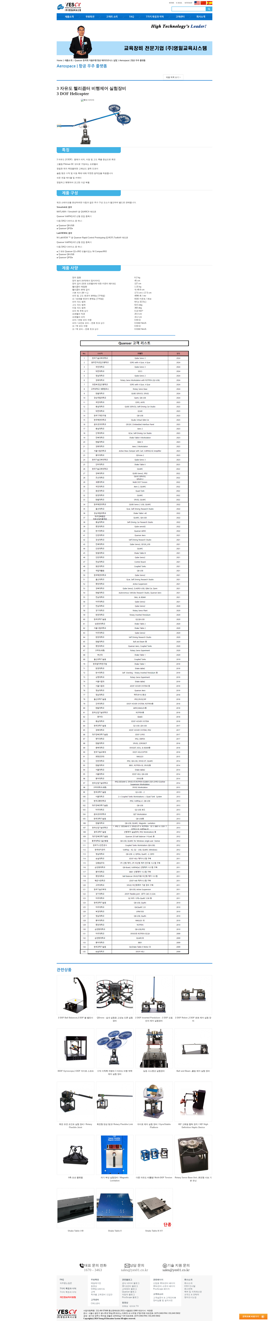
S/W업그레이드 (98, 1289)
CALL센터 (95, 1303)
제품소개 (69, 17)
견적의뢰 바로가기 (250, 1316)
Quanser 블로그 (129, 1292)
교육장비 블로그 (129, 1289)
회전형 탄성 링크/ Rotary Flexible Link (115, 1124)
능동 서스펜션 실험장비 (154, 1071)
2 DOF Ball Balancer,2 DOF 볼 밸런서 (75, 1018)
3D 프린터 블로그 (130, 1286)
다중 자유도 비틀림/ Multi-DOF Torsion (154, 1177)
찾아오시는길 (190, 1297)
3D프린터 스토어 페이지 (164, 1286)
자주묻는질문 (66, 1283)
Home (59, 60)
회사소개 (200, 17)
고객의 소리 (112, 17)
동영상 (94, 1286)
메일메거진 (96, 1283)
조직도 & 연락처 (191, 1294)
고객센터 (180, 17)
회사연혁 (188, 1289)
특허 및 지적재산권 (193, 1292)
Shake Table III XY (154, 1231)
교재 (93, 1292)
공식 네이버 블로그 (130, 1283)
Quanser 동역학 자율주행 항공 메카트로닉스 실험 (96, 60)
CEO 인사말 (189, 1286)
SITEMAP (188, 3)
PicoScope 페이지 (161, 1289)
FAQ (131, 17)
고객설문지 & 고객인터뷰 (164, 1297)
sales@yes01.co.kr (176, 1270)
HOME (171, 3)
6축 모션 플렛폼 (75, 1177)
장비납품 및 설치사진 (163, 1300)
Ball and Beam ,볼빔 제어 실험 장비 (193, 1071)
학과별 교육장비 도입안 (101, 1294)
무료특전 (90, 17)
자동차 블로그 (128, 1294)
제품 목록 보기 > (173, 77)
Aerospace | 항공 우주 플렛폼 (132, 60)
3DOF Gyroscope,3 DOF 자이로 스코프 (75, 1071)
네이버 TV (134, 1306)
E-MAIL (179, 3)
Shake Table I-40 (75, 1231)
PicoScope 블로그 (130, 1297)
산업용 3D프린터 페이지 (164, 1283)
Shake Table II (115, 1231)
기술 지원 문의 (178, 1265)
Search (209, 9)
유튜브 (125, 1306)
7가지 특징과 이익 (155, 17)
